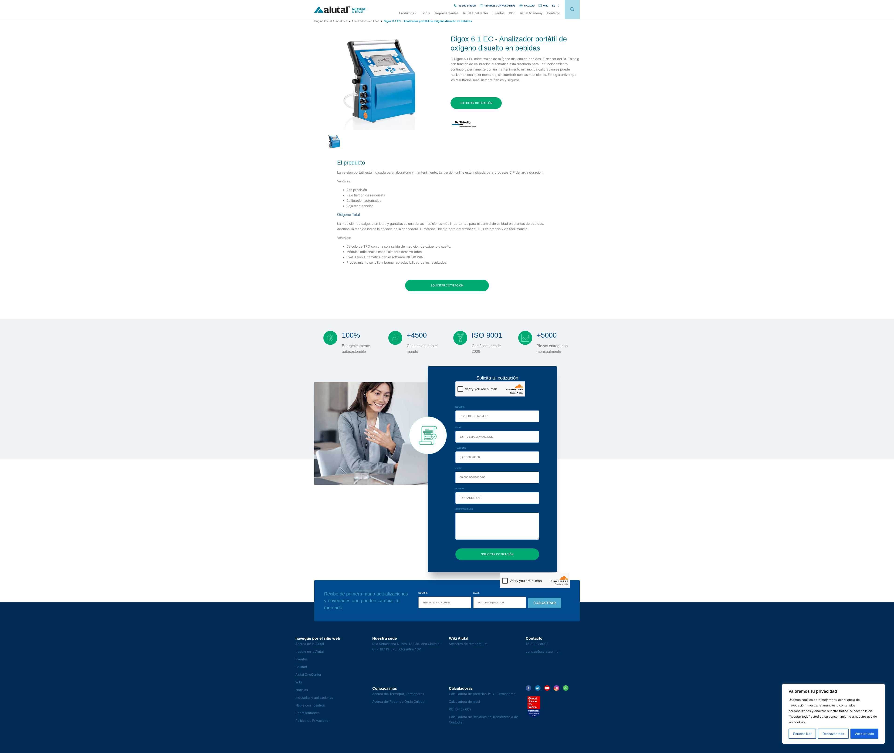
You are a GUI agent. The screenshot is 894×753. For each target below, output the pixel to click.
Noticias (301, 690)
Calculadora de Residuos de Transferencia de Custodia (483, 719)
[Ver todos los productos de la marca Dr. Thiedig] (464, 124)
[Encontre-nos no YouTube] (547, 688)
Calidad (301, 667)
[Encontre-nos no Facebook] (528, 688)
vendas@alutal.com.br (543, 651)
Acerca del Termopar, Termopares (398, 694)
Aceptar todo (864, 734)
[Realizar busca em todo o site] (572, 9)
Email (458, 427)
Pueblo (459, 488)
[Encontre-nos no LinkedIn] (538, 688)
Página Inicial (323, 21)
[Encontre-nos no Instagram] (556, 688)
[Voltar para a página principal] (340, 9)
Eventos (301, 659)
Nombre (459, 407)
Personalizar (802, 734)
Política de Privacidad (311, 721)
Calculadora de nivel (464, 701)
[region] (833, 714)
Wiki (298, 682)
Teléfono (460, 448)
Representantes (307, 713)
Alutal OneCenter (308, 674)
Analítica (341, 21)
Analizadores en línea (365, 21)
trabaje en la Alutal (309, 651)
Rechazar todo (833, 734)
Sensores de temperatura (468, 644)
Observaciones (464, 509)
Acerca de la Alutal (309, 644)
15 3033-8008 (537, 644)
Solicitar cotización (476, 103)
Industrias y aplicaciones (314, 697)
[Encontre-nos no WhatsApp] (566, 688)
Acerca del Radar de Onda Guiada (398, 701)
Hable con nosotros (310, 705)
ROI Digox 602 (460, 709)
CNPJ (458, 468)
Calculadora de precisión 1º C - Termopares (482, 694)
